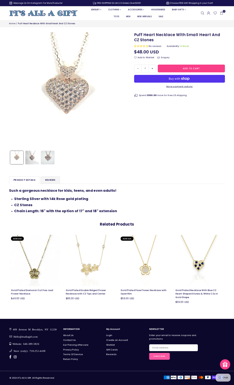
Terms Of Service (73, 354)
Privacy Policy (71, 349)
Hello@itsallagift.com (25, 336)
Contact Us (69, 340)
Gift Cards (112, 349)
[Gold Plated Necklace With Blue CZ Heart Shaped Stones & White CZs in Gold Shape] (199, 260)
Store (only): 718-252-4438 (28, 350)
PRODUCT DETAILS (24, 180)
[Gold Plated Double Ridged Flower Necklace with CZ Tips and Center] (89, 260)
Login (109, 335)
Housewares (158, 9)
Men (128, 16)
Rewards (111, 354)
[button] (221, 13)
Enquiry (165, 57)
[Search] (202, 13)
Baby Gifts (178, 9)
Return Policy (70, 359)
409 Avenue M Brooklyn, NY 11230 (34, 329)
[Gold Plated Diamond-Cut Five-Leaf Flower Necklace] (34, 260)
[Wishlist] (215, 13)
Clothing (113, 9)
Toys (116, 16)
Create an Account (117, 340)
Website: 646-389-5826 (25, 343)
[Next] (121, 91)
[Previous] (14, 91)
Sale (161, 16)
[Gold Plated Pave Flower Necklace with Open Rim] (144, 260)
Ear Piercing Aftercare (76, 345)
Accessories (135, 9)
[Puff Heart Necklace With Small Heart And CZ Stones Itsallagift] (16, 157)
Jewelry (95, 9)
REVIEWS (50, 180)
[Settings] (209, 13)
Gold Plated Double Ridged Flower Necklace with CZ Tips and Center (86, 292)
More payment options (179, 86)
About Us (68, 335)
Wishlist (110, 345)
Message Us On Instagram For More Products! (38, 3)
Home (12, 23)
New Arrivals (144, 16)
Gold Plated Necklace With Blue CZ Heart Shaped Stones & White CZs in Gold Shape (196, 294)
